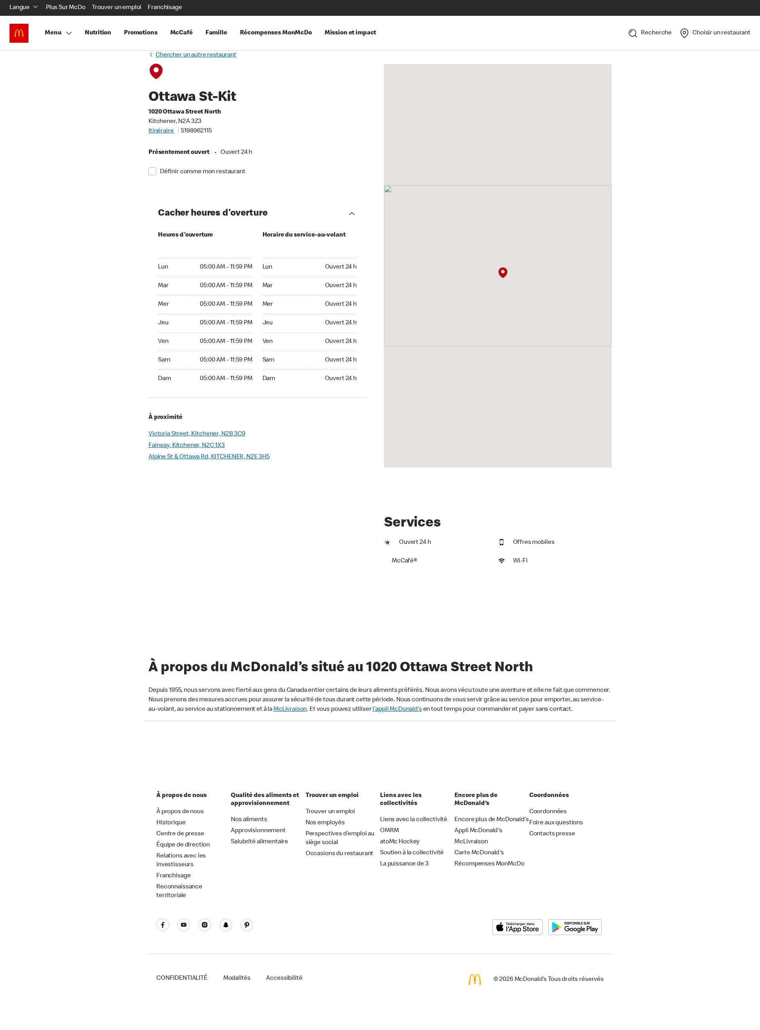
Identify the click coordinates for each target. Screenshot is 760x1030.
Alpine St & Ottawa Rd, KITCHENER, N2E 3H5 (209, 457)
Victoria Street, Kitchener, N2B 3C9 (196, 434)
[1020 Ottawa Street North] (502, 273)
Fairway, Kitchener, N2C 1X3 (186, 446)
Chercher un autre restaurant (196, 55)
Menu (53, 33)
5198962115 (196, 131)
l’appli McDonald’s (397, 709)
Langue (20, 8)
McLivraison (290, 709)
